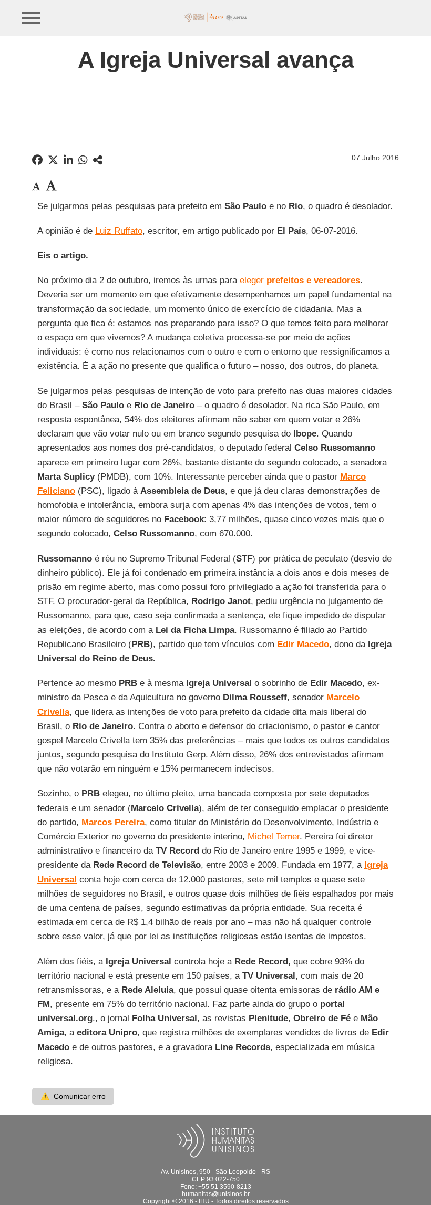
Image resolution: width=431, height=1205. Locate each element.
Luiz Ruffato (118, 231)
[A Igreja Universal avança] (97, 160)
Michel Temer (274, 837)
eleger (300, 280)
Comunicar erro (73, 1096)
